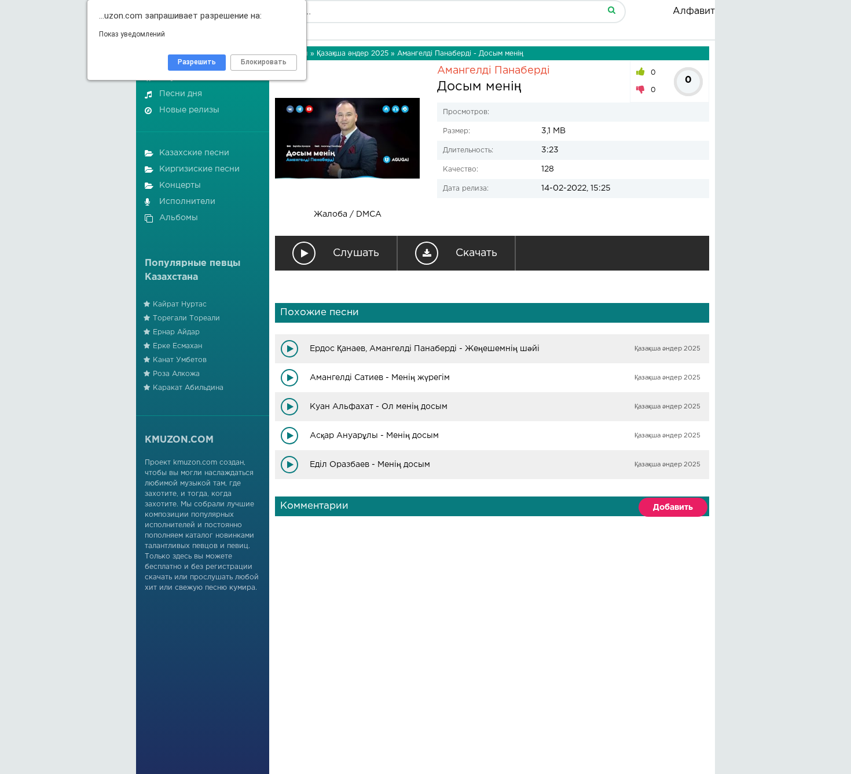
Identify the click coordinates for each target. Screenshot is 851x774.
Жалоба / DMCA (348, 214)
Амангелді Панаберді (493, 70)
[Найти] (611, 9)
